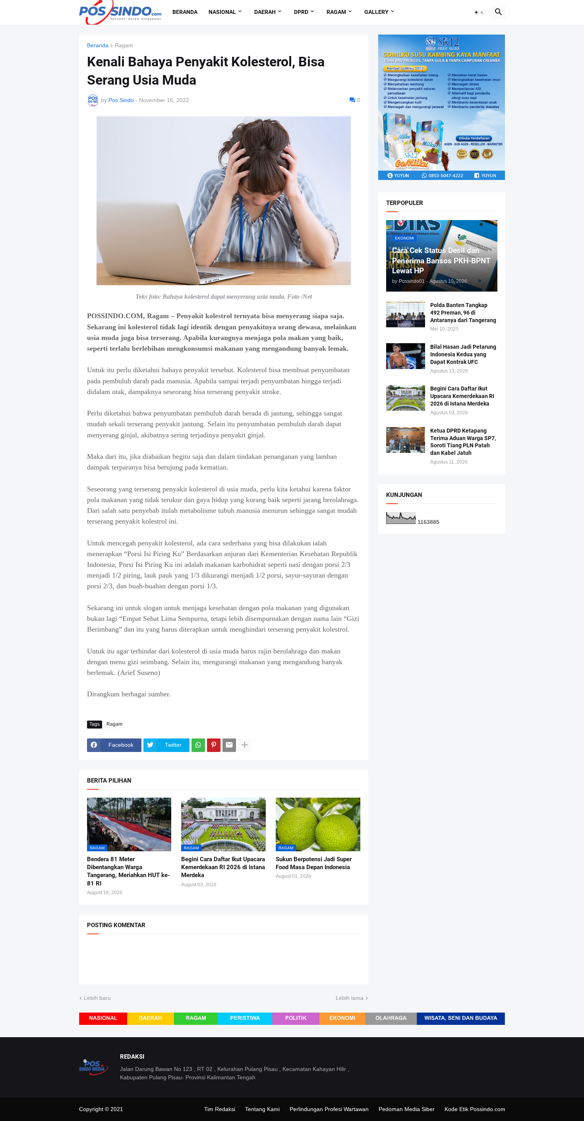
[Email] (229, 745)
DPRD (301, 12)
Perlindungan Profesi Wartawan (329, 1109)
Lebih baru (97, 998)
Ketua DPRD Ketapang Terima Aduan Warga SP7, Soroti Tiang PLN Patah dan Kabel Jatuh (463, 441)
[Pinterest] (213, 745)
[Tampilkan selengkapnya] (244, 745)
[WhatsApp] (198, 745)
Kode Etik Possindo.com (475, 1109)
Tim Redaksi (219, 1109)
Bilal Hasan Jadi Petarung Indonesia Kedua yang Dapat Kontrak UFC (463, 354)
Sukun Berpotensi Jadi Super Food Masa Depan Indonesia (314, 863)
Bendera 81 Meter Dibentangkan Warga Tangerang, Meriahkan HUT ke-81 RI (128, 871)
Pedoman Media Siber (407, 1109)
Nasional (222, 12)
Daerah (265, 12)
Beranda (184, 12)
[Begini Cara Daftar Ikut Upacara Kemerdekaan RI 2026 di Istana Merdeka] (405, 398)
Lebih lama (350, 998)
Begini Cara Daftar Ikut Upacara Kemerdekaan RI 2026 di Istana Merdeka (223, 867)
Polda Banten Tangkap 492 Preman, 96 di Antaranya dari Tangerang (463, 312)
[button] (479, 12)
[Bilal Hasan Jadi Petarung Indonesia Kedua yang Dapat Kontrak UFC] (405, 356)
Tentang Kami (262, 1109)
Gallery (376, 12)
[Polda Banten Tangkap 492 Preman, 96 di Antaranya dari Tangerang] (405, 314)
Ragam (336, 12)
